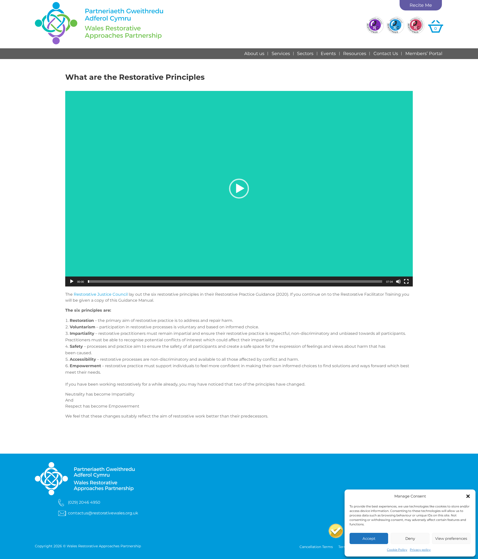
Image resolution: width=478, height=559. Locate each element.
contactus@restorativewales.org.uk (103, 513)
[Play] (71, 281)
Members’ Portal (423, 53)
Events (328, 53)
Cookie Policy (397, 550)
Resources (354, 53)
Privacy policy (420, 550)
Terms (343, 547)
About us (254, 53)
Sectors (305, 53)
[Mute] (398, 281)
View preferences (451, 538)
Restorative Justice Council (101, 294)
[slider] (235, 281)
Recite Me (421, 5)
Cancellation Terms (316, 547)
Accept (368, 538)
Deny (410, 538)
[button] (468, 496)
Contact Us (385, 53)
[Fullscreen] (406, 281)
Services (281, 53)
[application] (239, 188)
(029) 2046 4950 (84, 502)
